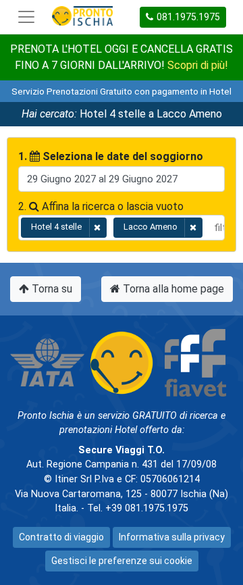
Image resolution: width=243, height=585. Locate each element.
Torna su (50, 288)
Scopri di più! (197, 65)
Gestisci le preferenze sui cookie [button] (121, 560)
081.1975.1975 (188, 16)
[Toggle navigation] (26, 16)
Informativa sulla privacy (172, 537)
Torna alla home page (172, 288)
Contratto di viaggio (61, 537)
